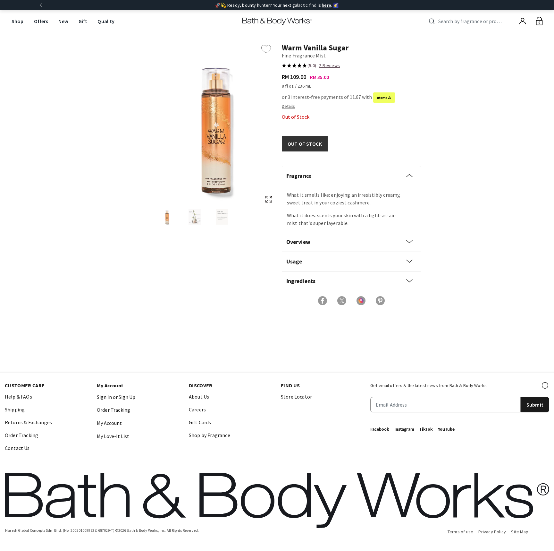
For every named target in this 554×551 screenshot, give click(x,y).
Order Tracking (21, 435)
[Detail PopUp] (288, 106)
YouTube (446, 429)
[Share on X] (342, 301)
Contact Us (17, 448)
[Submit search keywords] (432, 21)
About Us (199, 396)
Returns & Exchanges (28, 422)
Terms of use (461, 532)
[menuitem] (17, 21)
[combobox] (471, 21)
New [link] (63, 21)
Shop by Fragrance (209, 435)
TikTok (426, 429)
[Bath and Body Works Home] (277, 21)
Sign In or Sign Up (116, 397)
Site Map (519, 532)
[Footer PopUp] (545, 385)
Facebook (379, 429)
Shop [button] (18, 21)
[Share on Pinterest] (380, 301)
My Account (109, 423)
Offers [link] (41, 21)
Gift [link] (83, 21)
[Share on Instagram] (361, 301)
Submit (534, 404)
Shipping (15, 409)
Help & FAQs (18, 396)
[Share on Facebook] (322, 301)
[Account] (522, 21)
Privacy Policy (492, 532)
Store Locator (296, 396)
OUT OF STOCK (305, 144)
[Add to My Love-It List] (266, 49)
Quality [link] (105, 21)
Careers (197, 409)
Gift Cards (200, 422)
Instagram (404, 429)
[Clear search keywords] (508, 21)
